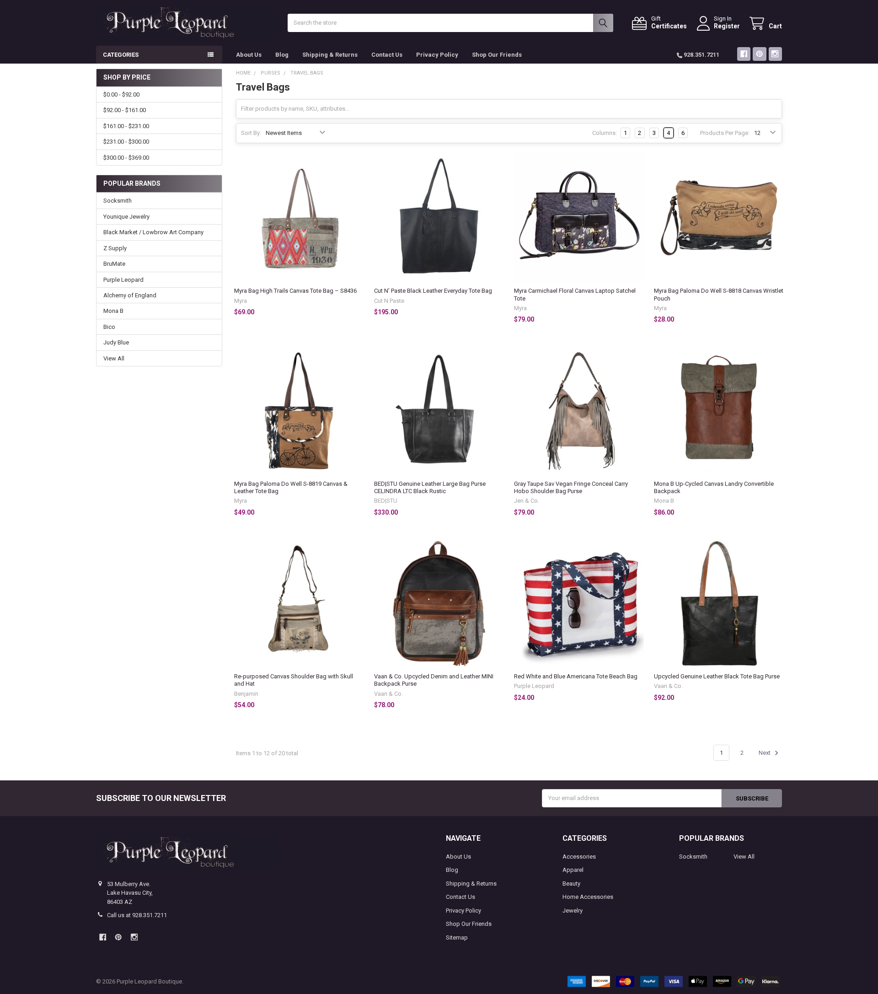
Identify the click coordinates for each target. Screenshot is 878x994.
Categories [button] (121, 54)
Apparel (573, 869)
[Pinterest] (759, 53)
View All (113, 358)
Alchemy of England (129, 295)
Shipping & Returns (330, 54)
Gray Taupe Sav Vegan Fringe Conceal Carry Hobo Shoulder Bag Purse (571, 487)
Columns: (604, 132)
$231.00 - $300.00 (126, 141)
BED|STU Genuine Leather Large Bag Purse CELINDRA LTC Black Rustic (430, 487)
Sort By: (251, 132)
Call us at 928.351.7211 (137, 915)
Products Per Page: (725, 132)
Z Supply (115, 248)
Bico (109, 326)
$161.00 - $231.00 (126, 126)
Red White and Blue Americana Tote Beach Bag (575, 676)
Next (765, 752)
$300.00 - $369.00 (126, 157)
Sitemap (457, 937)
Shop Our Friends (497, 54)
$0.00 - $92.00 (121, 94)
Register (727, 26)
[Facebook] (743, 53)
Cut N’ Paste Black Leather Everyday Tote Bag (433, 290)
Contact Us (386, 54)
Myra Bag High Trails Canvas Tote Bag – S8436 (295, 290)
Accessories (579, 856)
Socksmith (117, 200)
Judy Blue (116, 342)
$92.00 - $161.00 (124, 110)
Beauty (571, 883)
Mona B (113, 310)
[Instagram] (775, 53)
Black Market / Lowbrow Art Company (153, 232)
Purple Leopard (123, 279)
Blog (282, 54)
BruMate (114, 263)
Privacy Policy (437, 54)
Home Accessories (587, 896)
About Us (249, 54)
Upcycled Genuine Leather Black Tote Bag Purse (717, 676)
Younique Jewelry (126, 216)
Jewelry (572, 910)
